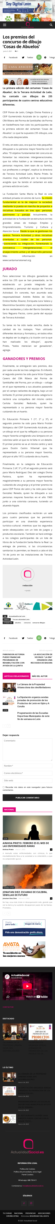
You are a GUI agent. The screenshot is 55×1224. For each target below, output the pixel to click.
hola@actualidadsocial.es (33, 1186)
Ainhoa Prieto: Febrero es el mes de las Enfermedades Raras (26, 845)
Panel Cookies (27, 1174)
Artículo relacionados (16, 676)
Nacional (18, 1213)
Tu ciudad (7, 1213)
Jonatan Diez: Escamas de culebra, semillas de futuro (25, 894)
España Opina (8, 888)
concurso (27, 623)
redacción (27, 585)
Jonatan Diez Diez (10, 898)
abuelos (18, 623)
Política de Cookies (27, 1169)
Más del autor (39, 676)
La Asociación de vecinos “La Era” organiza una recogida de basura (41, 658)
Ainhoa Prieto (8, 849)
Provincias (30, 1213)
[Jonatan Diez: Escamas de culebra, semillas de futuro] (27, 877)
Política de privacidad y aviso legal (27, 1172)
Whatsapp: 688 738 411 (27, 1180)
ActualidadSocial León (17, 616)
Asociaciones (44, 1213)
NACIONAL (9, 809)
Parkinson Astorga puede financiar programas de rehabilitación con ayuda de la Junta (13, 660)
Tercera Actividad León (21, 619)
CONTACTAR (8, 1007)
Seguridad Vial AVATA (39, 1216)
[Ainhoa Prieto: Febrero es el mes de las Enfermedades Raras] (27, 828)
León (5, 691)
